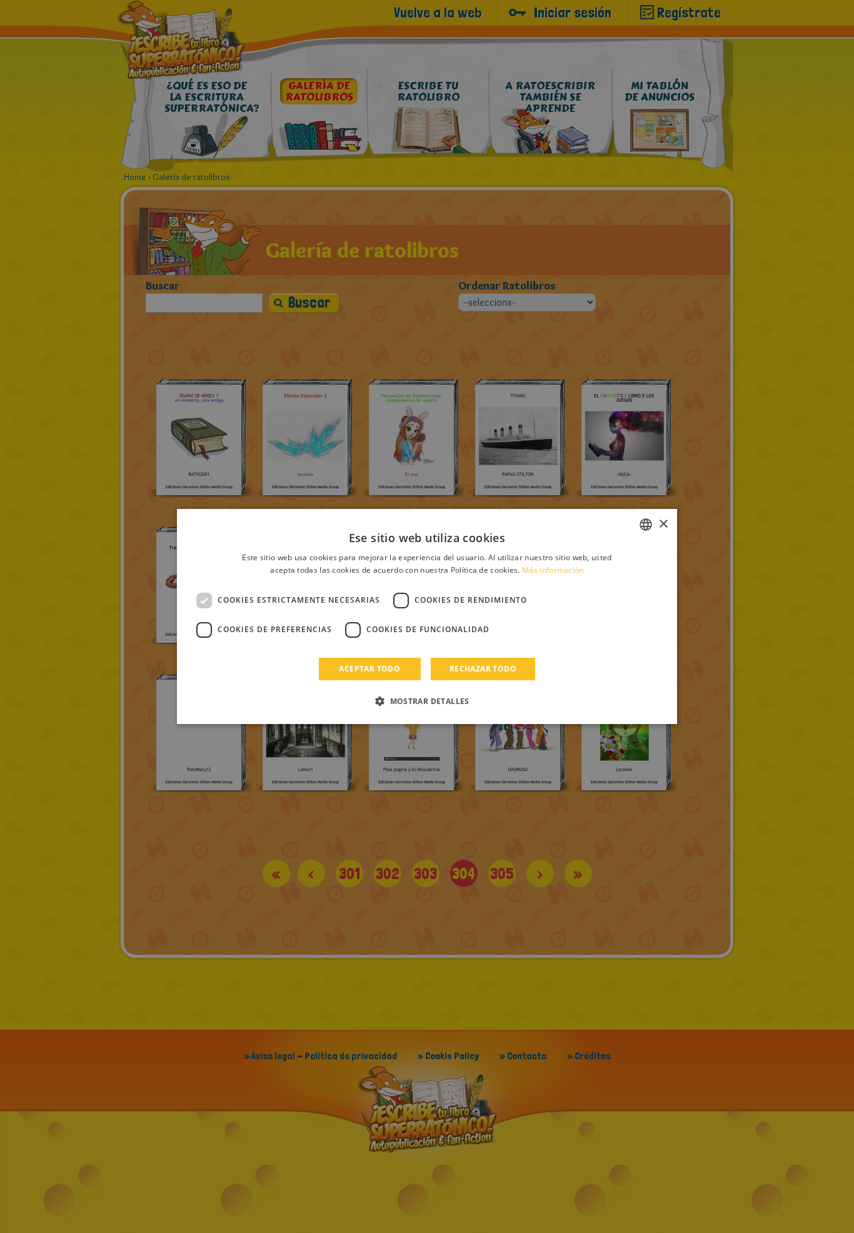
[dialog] (427, 616)
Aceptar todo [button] (369, 668)
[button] (427, 700)
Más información (553, 570)
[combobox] (646, 524)
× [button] (663, 524)
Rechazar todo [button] (483, 668)
